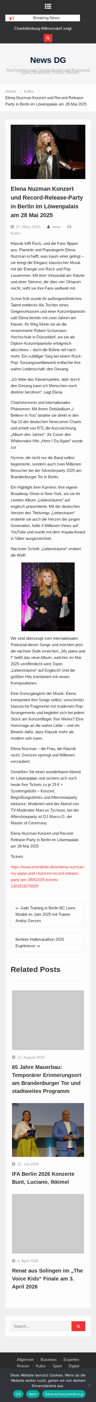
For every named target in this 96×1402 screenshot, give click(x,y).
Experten (71, 1359)
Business (49, 1359)
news (56, 227)
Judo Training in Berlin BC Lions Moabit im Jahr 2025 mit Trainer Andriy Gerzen (45, 914)
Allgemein (25, 1359)
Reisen (23, 1366)
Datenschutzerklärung (64, 1394)
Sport (57, 1366)
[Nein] (89, 1385)
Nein (33, 1394)
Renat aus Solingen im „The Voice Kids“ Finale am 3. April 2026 (47, 1279)
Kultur (16, 233)
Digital (74, 1366)
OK (18, 1394)
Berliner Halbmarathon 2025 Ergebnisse (39, 942)
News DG (48, 60)
